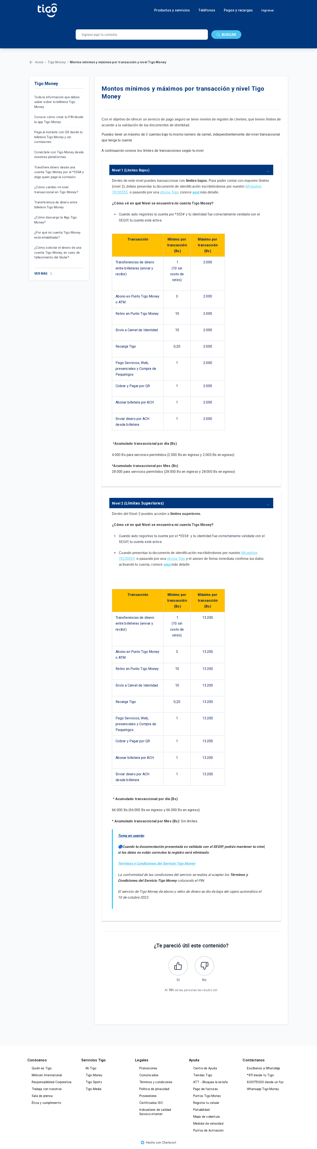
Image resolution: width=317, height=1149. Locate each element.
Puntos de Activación (208, 1130)
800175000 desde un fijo (265, 1082)
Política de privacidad (154, 1089)
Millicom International (47, 1075)
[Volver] (31, 62)
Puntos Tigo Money (207, 1096)
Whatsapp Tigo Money (263, 1089)
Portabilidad (201, 1109)
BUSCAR (229, 34)
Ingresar (267, 10)
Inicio (39, 62)
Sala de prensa (42, 1096)
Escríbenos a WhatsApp (263, 1068)
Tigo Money (57, 62)
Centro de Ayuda (205, 1068)
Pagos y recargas (238, 10)
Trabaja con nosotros (47, 1089)
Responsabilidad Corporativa (51, 1082)
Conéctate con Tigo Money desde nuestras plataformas (59, 154)
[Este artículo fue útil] (178, 966)
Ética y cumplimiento (46, 1103)
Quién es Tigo (42, 1068)
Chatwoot (169, 1142)
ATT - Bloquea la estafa (210, 1082)
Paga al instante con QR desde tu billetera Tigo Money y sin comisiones (58, 137)
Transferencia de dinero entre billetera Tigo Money (55, 205)
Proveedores (148, 1096)
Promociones (148, 1068)
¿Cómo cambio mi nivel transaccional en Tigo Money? (56, 189)
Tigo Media (94, 1089)
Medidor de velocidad (208, 1123)
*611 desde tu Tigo (260, 1075)
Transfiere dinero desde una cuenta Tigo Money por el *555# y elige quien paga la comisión (59, 172)
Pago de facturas (205, 1089)
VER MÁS (40, 273)
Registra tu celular (206, 1103)
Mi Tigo (91, 1068)
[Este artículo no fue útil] (204, 966)
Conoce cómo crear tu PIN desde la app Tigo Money (58, 119)
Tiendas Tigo (202, 1075)
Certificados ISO (151, 1103)
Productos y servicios (172, 10)
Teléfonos (206, 10)
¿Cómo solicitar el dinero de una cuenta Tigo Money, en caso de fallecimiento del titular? (57, 253)
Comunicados (148, 1075)
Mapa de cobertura (206, 1116)
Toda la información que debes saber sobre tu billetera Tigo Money (57, 102)
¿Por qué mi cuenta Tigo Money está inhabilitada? (57, 235)
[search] (141, 34)
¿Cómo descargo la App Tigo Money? (55, 220)
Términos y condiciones (155, 1082)
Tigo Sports (94, 1082)
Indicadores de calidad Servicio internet (155, 1112)
